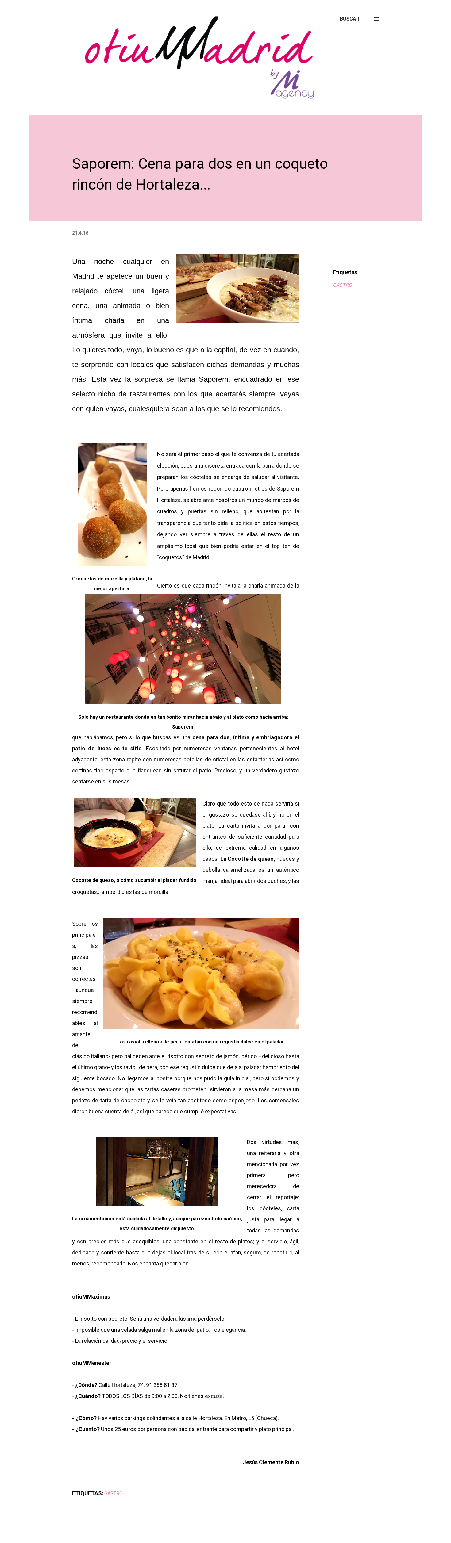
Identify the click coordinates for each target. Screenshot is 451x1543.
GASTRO (342, 285)
